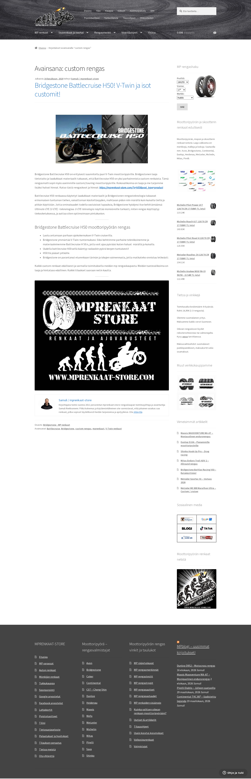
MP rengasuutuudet (145, 696)
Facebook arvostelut (51, 703)
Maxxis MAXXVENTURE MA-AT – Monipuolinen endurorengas (197, 434)
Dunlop (90, 696)
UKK (152, 10)
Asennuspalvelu (138, 10)
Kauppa (109, 10)
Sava (89, 749)
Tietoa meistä (111, 17)
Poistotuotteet (92, 17)
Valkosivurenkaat (144, 739)
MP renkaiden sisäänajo (147, 702)
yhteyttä (138, 412)
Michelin (91, 729)
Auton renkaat (47, 670)
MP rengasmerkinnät (146, 669)
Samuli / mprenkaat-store (85, 78)
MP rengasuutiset (144, 689)
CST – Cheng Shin (96, 689)
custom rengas (83, 428)
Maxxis (90, 709)
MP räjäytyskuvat (144, 663)
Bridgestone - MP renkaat (56, 424)
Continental (93, 683)
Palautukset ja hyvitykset (53, 736)
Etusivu (88, 10)
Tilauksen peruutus (50, 742)
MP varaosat (46, 663)
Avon (89, 663)
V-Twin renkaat (114, 428)
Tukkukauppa (47, 683)
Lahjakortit (45, 709)
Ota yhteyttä (46, 756)
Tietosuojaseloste (49, 729)
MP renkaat (41, 32)
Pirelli (90, 742)
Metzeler (91, 722)
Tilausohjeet (129, 17)
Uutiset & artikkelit (145, 720)
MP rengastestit (143, 676)
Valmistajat (141, 746)
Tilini (98, 10)
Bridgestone (67, 428)
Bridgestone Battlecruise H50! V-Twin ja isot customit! (93, 89)
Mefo (89, 716)
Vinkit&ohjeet (129, 32)
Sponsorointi (46, 690)
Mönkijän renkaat (49, 676)
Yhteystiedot (146, 17)
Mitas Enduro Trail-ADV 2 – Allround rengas (195, 462)
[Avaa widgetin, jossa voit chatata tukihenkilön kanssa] (233, 773)
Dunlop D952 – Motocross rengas (196, 665)
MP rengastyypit (143, 683)
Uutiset (121, 10)
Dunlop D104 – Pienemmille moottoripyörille (195, 444)
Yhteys (152, 32)
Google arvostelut (49, 696)
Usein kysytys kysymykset (149, 733)
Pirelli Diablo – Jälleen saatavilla (196, 688)
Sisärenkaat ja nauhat (71, 32)
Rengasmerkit (102, 32)
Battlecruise (53, 428)
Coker (89, 676)
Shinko (90, 755)
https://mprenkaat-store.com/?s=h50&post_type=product (131, 187)
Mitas (89, 735)
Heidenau (91, 702)
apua (185, 336)
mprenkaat (98, 428)
